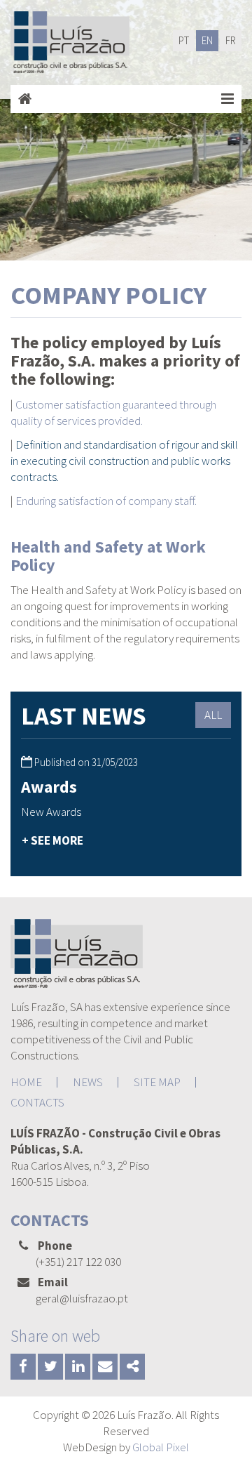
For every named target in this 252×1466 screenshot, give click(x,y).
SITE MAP (157, 1082)
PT (183, 40)
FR (230, 40)
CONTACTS (37, 1102)
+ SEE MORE (52, 840)
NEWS (88, 1082)
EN (207, 40)
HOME (26, 1082)
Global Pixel (160, 1447)
